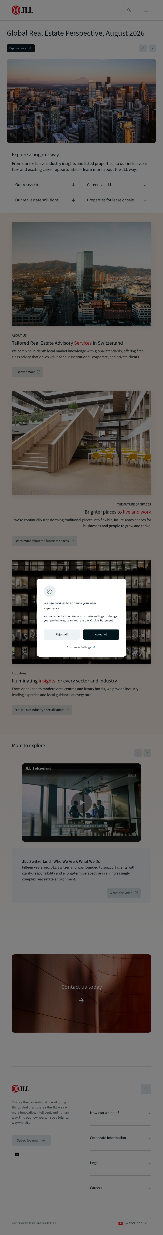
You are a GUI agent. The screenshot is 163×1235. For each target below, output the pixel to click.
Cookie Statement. (102, 620)
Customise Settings (81, 647)
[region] (81, 618)
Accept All (101, 634)
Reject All (62, 634)
